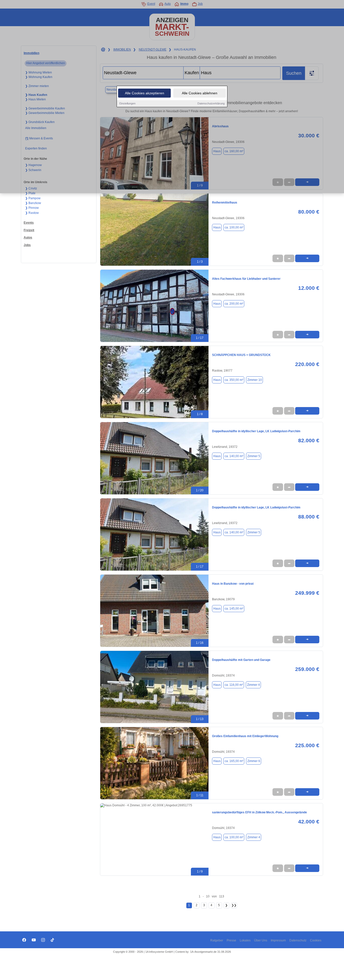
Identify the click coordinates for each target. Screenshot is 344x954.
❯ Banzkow (33, 203)
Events (29, 222)
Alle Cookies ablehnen (199, 93)
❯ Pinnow (32, 208)
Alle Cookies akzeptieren (144, 93)
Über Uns (260, 940)
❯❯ (233, 905)
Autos (28, 237)
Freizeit (29, 230)
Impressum (278, 940)
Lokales (245, 940)
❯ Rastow (32, 213)
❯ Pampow (33, 198)
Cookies (315, 940)
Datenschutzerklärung (211, 103)
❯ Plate (30, 193)
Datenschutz (297, 940)
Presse (231, 940)
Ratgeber (216, 940)
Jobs (27, 245)
